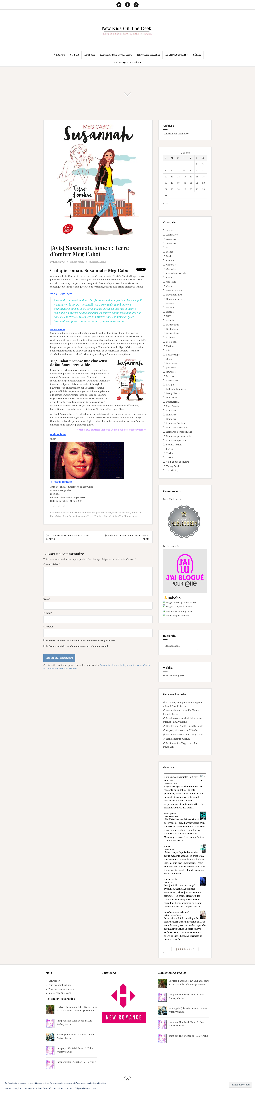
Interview (171, 363)
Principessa (170, 813)
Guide (169, 358)
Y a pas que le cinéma (127, 62)
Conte (169, 286)
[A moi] (203, 848)
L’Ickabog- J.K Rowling (84, 1061)
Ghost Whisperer (121, 512)
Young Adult (173, 466)
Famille (170, 320)
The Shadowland (128, 515)
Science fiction (174, 444)
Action (169, 230)
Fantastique (93, 512)
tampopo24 (63, 1020)
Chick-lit (170, 260)
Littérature (172, 380)
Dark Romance (174, 290)
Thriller (170, 453)
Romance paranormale (178, 436)
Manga (170, 384)
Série (71, 515)
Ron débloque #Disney (178, 738)
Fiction (170, 346)
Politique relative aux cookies (85, 1088)
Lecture (89, 54)
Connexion (54, 980)
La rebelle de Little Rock (177, 912)
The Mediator (111, 515)
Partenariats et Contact (116, 54)
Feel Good (171, 341)
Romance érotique (176, 423)
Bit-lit (169, 256)
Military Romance (176, 388)
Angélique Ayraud (172, 783)
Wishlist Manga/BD (173, 675)
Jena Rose (169, 882)
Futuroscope (173, 354)
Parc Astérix (172, 406)
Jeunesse (93, 261)
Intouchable (170, 879)
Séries (197, 54)
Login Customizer (176, 54)
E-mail (47, 612)
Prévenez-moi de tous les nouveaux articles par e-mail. (77, 646)
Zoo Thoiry (172, 470)
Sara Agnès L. (170, 849)
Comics (170, 277)
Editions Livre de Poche (73, 512)
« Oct (165, 203)
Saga (65, 515)
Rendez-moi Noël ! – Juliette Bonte (184, 725)
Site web (48, 626)
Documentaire (174, 294)
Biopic (169, 251)
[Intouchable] (203, 881)
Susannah (81, 515)
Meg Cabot (56, 515)
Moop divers (173, 393)
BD (167, 247)
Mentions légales (148, 54)
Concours (171, 281)
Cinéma (74, 54)
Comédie (171, 264)
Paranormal (172, 401)
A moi (167, 846)
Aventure (171, 238)
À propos (59, 54)
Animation (172, 234)
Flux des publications (60, 984)
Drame (170, 303)
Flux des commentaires (61, 989)
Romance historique (177, 427)
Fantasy (170, 337)
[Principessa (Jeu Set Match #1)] (203, 815)
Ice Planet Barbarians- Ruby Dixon (184, 734)
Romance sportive (176, 440)
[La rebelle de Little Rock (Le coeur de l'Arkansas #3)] (203, 914)
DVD (168, 316)
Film (168, 350)
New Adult (172, 397)
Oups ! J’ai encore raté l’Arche (182, 730)
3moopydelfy (77, 261)
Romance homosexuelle (179, 431)
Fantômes (106, 512)
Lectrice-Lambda (66, 1006)
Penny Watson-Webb (173, 915)
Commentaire (51, 564)
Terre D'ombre (95, 515)
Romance (171, 410)
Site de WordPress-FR (60, 993)
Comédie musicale (176, 273)
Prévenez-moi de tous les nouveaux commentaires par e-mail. (81, 640)
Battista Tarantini (172, 816)
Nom (46, 599)
